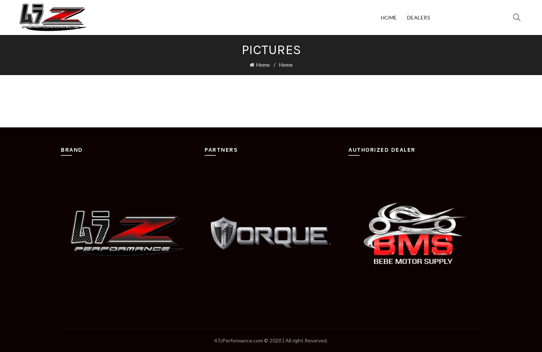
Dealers (419, 17)
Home (389, 17)
